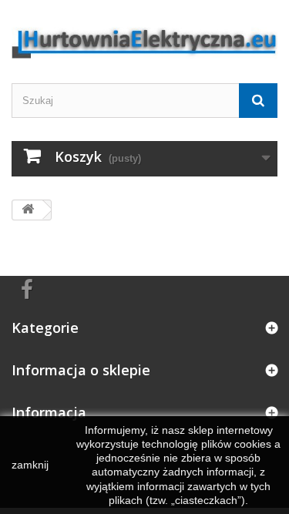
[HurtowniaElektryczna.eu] (144, 36)
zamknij (30, 465)
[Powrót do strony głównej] (27, 210)
